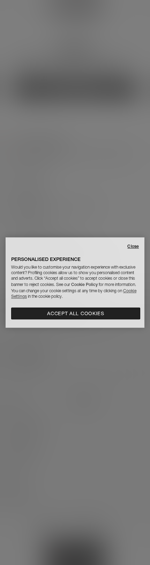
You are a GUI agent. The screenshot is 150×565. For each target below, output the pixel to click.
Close (133, 246)
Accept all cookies (75, 313)
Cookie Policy (84, 284)
